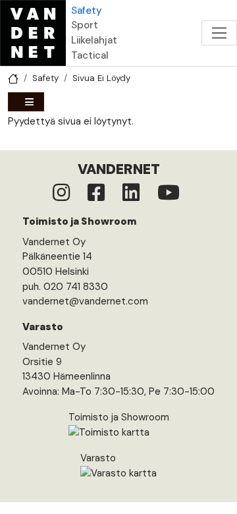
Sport (84, 25)
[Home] (33, 33)
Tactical (90, 55)
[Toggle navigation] (219, 32)
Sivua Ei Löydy (101, 78)
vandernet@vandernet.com (85, 301)
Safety (86, 10)
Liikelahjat (94, 40)
